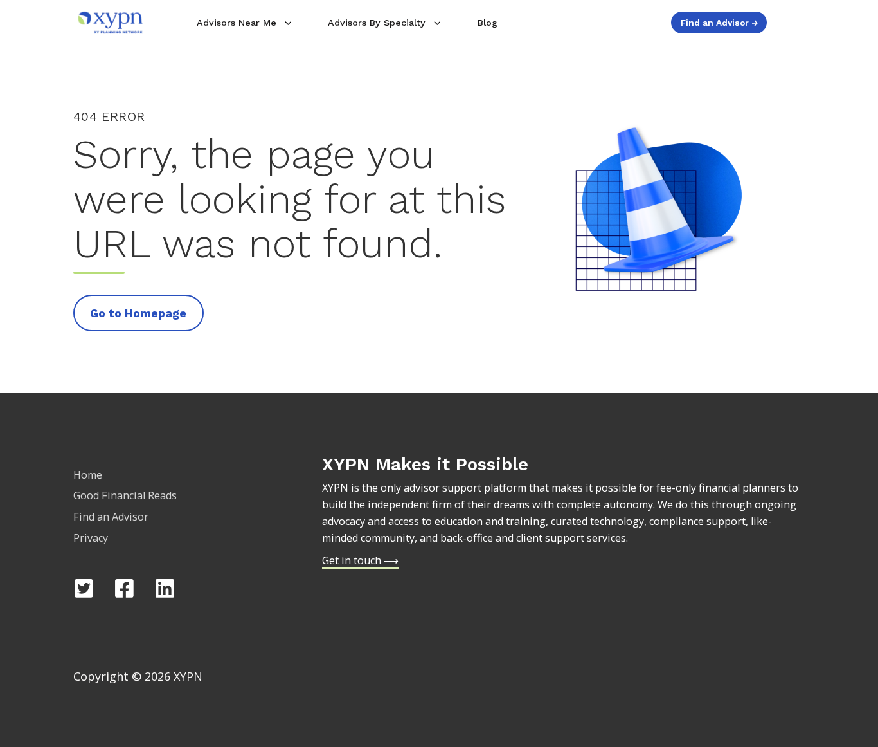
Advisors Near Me (236, 22)
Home (87, 475)
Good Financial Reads (125, 495)
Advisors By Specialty (377, 22)
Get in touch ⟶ (360, 560)
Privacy (90, 538)
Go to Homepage (138, 313)
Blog (487, 22)
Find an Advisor (110, 517)
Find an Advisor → (719, 22)
